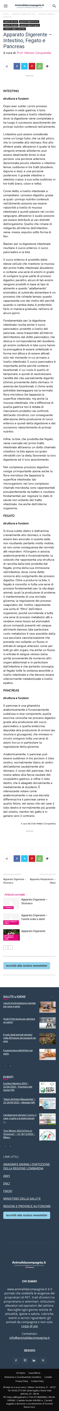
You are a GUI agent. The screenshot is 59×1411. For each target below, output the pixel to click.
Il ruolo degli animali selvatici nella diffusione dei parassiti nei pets (19, 1038)
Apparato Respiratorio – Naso (43, 881)
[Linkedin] (34, 1360)
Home (6, 13)
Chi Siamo (20, 1373)
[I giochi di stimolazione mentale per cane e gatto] (47, 1007)
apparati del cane (10, 21)
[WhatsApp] (39, 66)
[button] (5, 6)
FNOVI (7, 1191)
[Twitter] (24, 66)
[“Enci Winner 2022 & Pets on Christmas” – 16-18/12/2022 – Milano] (47, 1135)
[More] (47, 66)
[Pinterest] (32, 66)
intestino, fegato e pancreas (14, 29)
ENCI (6, 1183)
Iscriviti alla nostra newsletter (26, 965)
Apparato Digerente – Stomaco (14, 881)
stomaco (8, 907)
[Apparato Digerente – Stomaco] (11, 903)
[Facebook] (17, 66)
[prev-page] (5, 947)
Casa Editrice (34, 1373)
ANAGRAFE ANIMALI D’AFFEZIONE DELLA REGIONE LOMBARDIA (26, 1166)
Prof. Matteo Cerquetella (34, 53)
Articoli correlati (15, 894)
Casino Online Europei (18, 1225)
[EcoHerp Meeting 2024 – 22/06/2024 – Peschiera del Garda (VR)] (47, 1087)
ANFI (6, 1176)
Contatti (48, 1377)
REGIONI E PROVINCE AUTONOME (27, 1206)
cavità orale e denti (10, 922)
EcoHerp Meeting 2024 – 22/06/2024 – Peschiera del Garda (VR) (17, 1086)
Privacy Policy (22, 1381)
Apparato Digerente (33, 931)
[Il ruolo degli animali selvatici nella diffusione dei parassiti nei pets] (47, 1038)
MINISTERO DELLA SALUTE (22, 1199)
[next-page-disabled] (11, 947)
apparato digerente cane (23, 13)
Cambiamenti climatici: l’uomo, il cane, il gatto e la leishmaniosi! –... (19, 1118)
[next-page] (11, 1066)
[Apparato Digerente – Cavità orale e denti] (11, 919)
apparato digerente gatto (29, 25)
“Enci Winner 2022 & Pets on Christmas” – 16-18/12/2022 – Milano (19, 1134)
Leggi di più (29, 1326)
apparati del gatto (11, 25)
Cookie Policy (37, 1381)
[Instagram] (25, 1360)
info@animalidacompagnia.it (29, 1338)
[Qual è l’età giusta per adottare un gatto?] (47, 1023)
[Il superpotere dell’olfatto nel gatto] (47, 1054)
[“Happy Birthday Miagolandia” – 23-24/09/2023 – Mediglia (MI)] (47, 1103)
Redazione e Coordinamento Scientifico (23, 1377)
